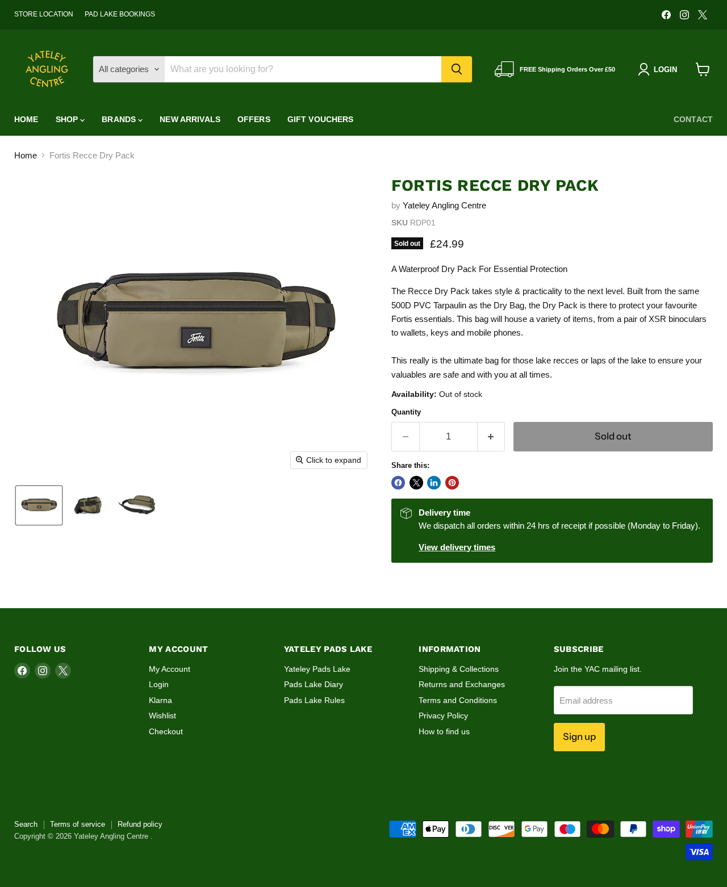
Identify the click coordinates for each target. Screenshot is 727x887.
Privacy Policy (443, 715)
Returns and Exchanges (462, 684)
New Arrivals (190, 119)
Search (25, 824)
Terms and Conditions (458, 700)
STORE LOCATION (43, 14)
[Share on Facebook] (398, 482)
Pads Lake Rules (314, 700)
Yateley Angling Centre (444, 205)
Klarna (160, 700)
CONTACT (693, 119)
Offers (253, 119)
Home (26, 119)
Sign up (579, 736)
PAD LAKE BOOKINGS (120, 14)
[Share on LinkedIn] (434, 482)
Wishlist (162, 715)
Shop (68, 119)
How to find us (444, 731)
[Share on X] (416, 482)
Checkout (166, 731)
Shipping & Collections (459, 668)
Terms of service (77, 824)
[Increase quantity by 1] (491, 436)
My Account (169, 668)
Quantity (406, 412)
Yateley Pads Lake (317, 668)
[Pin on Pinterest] (452, 482)
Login (159, 684)
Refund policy (140, 824)
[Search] (456, 69)
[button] (39, 505)
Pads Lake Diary (313, 684)
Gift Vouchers (320, 119)
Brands (120, 119)
